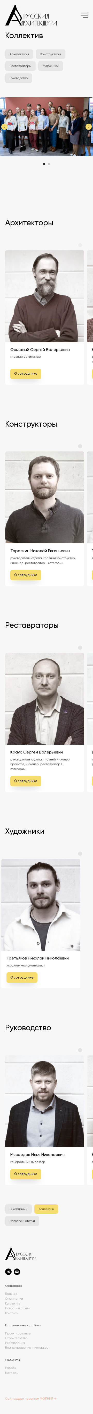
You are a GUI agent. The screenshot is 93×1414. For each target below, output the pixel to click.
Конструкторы (50, 54)
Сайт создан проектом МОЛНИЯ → (31, 1398)
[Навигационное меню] (84, 15)
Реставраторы (20, 66)
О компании (18, 1209)
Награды (12, 1373)
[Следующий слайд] (89, 127)
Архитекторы (19, 54)
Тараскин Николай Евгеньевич (40, 550)
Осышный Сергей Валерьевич (40, 349)
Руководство (19, 78)
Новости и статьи (22, 1221)
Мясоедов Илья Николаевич (37, 1154)
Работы (10, 1368)
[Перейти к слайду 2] (49, 164)
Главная (11, 1294)
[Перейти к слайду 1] (44, 164)
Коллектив (46, 1209)
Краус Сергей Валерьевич (36, 752)
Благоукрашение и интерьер (27, 1347)
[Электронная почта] (17, 1272)
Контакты (12, 1313)
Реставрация (15, 1343)
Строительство (16, 1338)
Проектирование (17, 1333)
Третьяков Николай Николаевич (37, 958)
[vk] (8, 1272)
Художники (51, 66)
